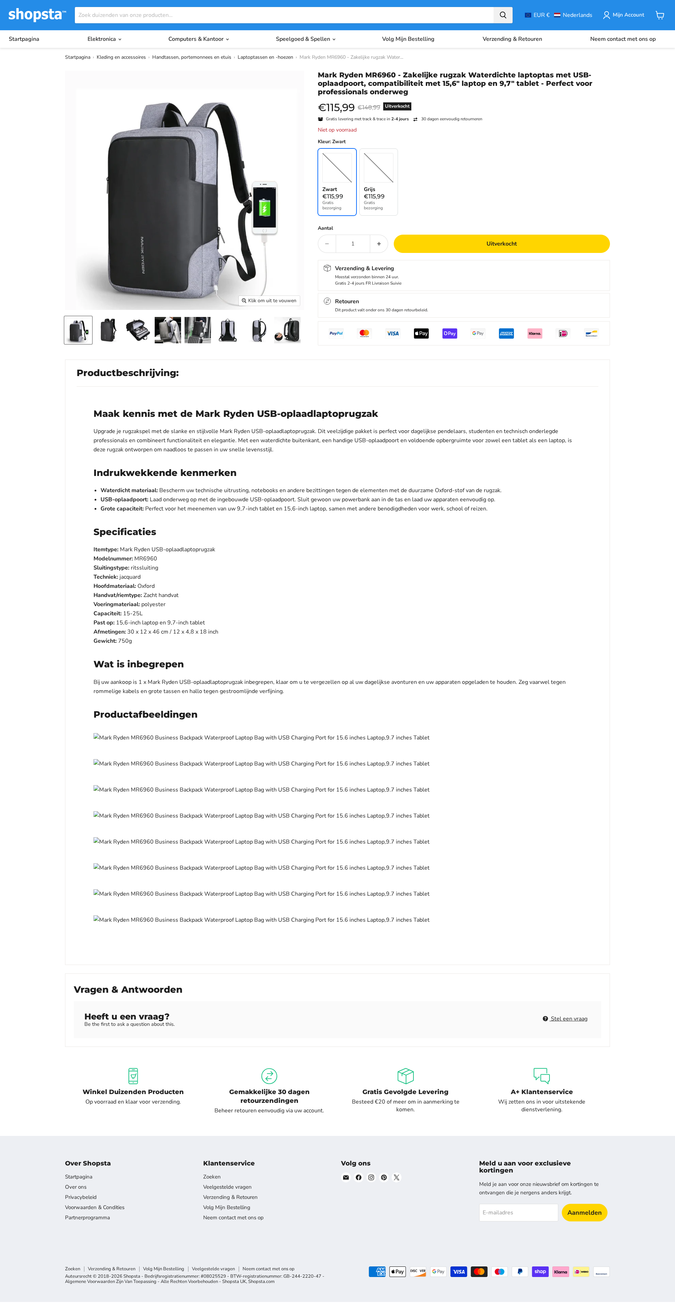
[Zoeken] (503, 15)
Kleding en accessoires (121, 57)
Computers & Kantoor (196, 39)
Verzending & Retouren (512, 39)
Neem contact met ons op (623, 39)
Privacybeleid (81, 1197)
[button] (558, 15)
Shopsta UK (234, 1281)
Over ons (75, 1186)
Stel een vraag (568, 1019)
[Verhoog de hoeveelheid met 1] (379, 244)
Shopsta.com (261, 1281)
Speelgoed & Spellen (304, 39)
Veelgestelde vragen (227, 1186)
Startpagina (24, 39)
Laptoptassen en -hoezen (265, 57)
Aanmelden (584, 1212)
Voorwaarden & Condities (94, 1207)
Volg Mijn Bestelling (408, 39)
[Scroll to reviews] (464, 100)
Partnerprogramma (87, 1217)
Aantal (325, 228)
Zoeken (212, 1176)
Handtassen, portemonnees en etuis (191, 57)
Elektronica (102, 39)
